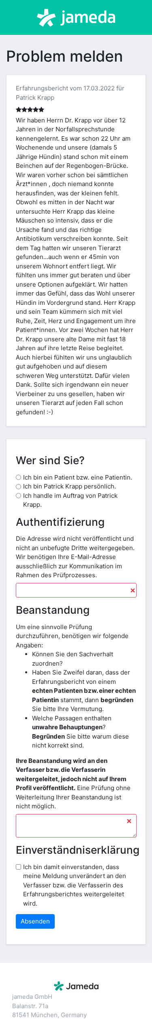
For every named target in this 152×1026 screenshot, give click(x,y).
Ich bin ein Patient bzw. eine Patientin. (77, 477)
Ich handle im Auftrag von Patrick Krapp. (70, 500)
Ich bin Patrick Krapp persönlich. (69, 486)
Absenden (35, 921)
